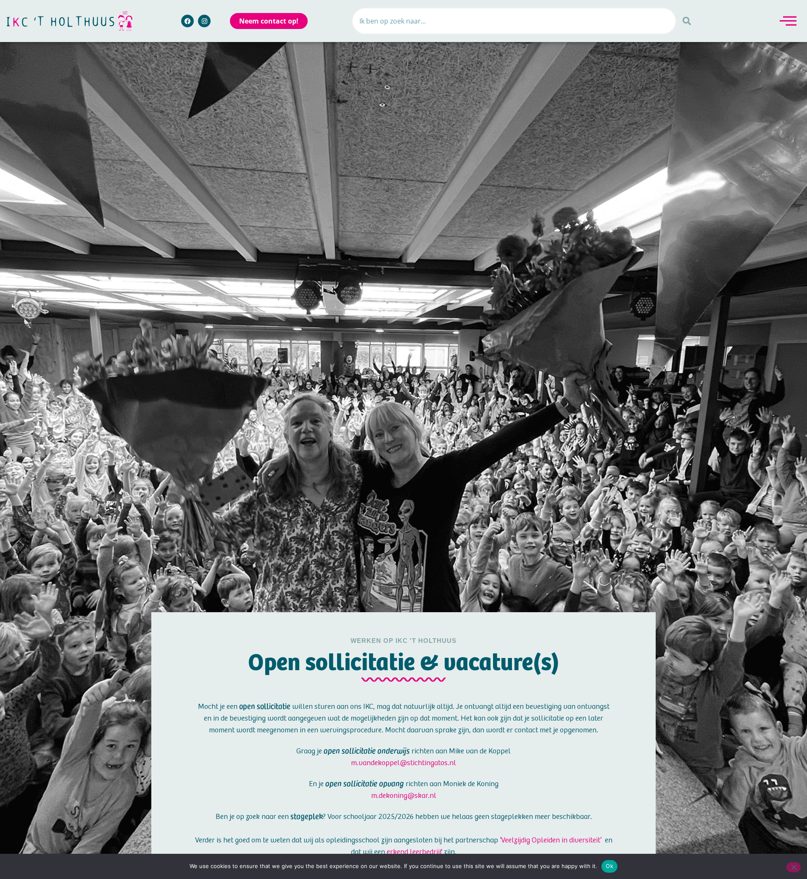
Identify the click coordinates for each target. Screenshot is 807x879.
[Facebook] (187, 21)
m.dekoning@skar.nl (403, 796)
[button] (788, 21)
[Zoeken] (686, 21)
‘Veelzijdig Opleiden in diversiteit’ (550, 840)
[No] (793, 867)
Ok (609, 866)
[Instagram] (204, 21)
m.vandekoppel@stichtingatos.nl (403, 763)
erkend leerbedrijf (414, 852)
